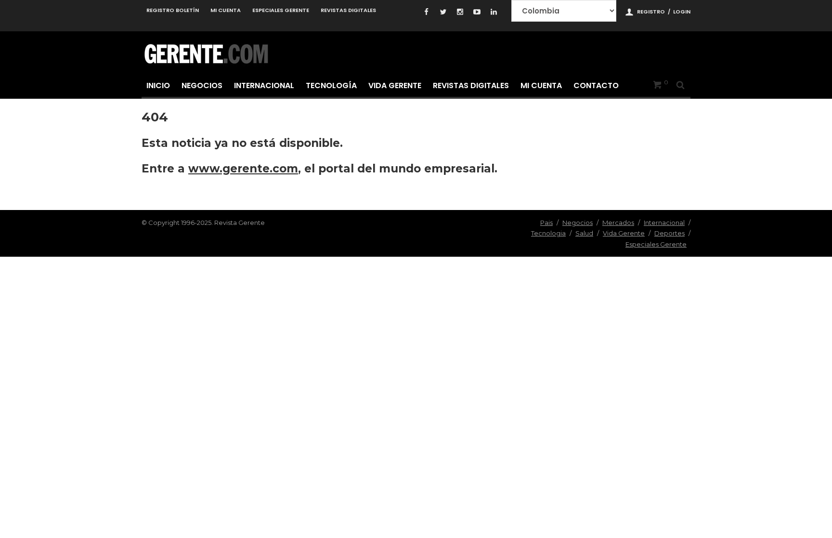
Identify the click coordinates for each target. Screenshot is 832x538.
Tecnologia (548, 233)
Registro (651, 11)
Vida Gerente (394, 85)
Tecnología (331, 85)
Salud (584, 233)
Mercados (618, 222)
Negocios (202, 85)
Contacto (596, 85)
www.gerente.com (243, 168)
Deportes (669, 233)
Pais (546, 222)
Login (681, 11)
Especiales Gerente (280, 10)
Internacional (264, 85)
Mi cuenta (225, 10)
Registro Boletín (172, 10)
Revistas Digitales (348, 10)
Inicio (158, 85)
